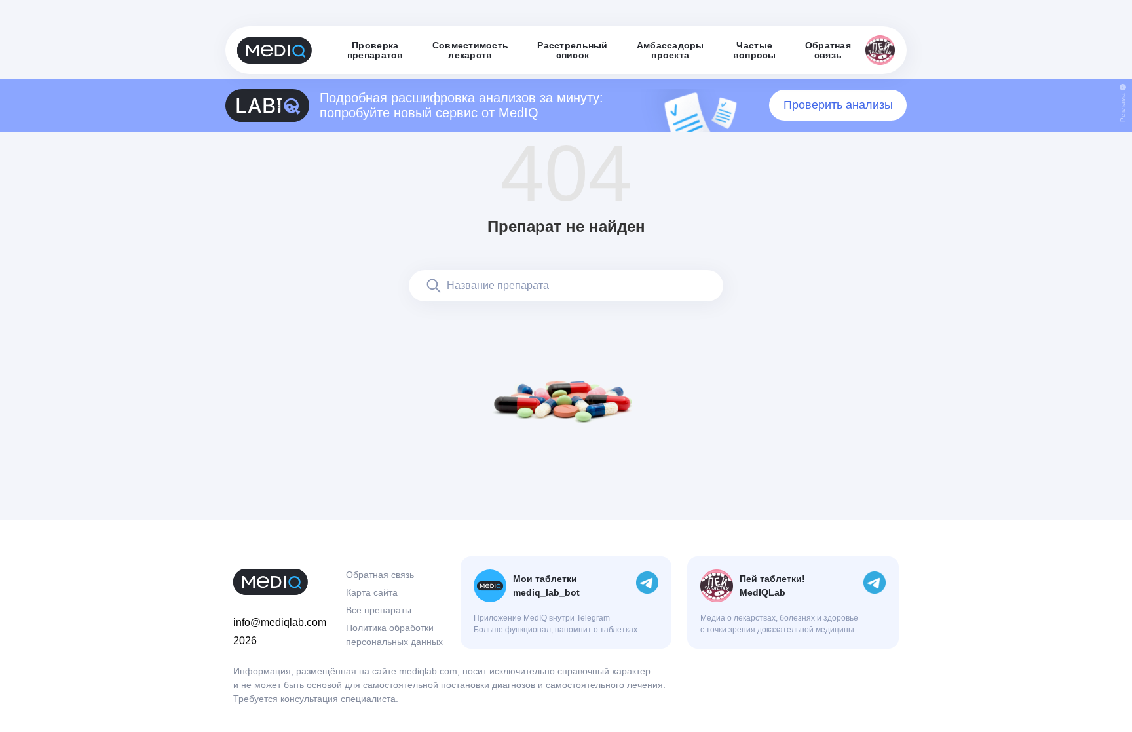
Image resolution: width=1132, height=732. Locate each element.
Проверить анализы (838, 104)
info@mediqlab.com (279, 622)
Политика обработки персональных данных (394, 635)
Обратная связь (380, 574)
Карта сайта (372, 592)
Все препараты (378, 610)
